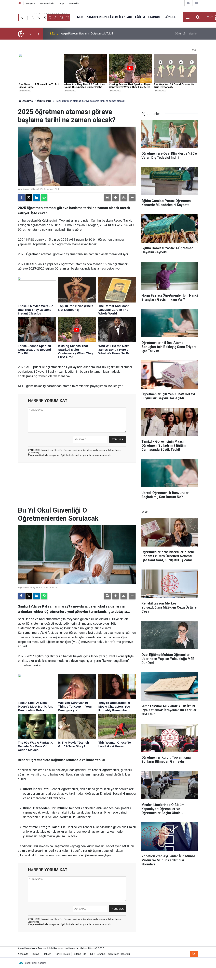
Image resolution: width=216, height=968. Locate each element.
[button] (115, 197)
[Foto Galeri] (196, 3)
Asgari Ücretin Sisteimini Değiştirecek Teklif (87, 33)
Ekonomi (154, 17)
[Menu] (188, 17)
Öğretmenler (44, 101)
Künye (36, 954)
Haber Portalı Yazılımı (35, 963)
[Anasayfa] (20, 3)
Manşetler (30, 3)
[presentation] (30, 34)
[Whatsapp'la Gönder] (44, 197)
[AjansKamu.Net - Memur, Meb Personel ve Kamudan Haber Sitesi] (44, 16)
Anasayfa (27, 101)
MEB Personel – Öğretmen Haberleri (110, 954)
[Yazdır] (107, 197)
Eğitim (140, 17)
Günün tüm (186, 33)
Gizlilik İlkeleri (63, 954)
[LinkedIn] (36, 197)
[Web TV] (188, 3)
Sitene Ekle (74, 3)
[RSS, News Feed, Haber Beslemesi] (194, 954)
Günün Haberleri (47, 3)
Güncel (170, 17)
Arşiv (61, 3)
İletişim (47, 954)
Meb (80, 17)
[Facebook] (21, 197)
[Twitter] (28, 197)
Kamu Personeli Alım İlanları (109, 17)
